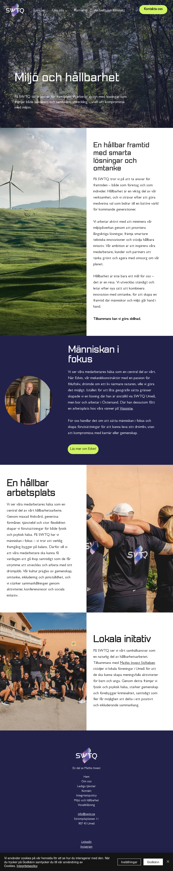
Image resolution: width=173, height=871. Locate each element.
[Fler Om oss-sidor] (66, 11)
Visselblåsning (86, 805)
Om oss (86, 781)
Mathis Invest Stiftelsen (137, 663)
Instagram (86, 847)
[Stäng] (167, 862)
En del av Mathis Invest (86, 768)
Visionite (126, 409)
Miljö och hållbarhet (86, 800)
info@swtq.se (86, 814)
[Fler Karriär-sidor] (86, 11)
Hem (86, 777)
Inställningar (129, 862)
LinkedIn (86, 842)
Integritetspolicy (86, 795)
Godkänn (153, 862)
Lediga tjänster (86, 786)
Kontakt (86, 791)
